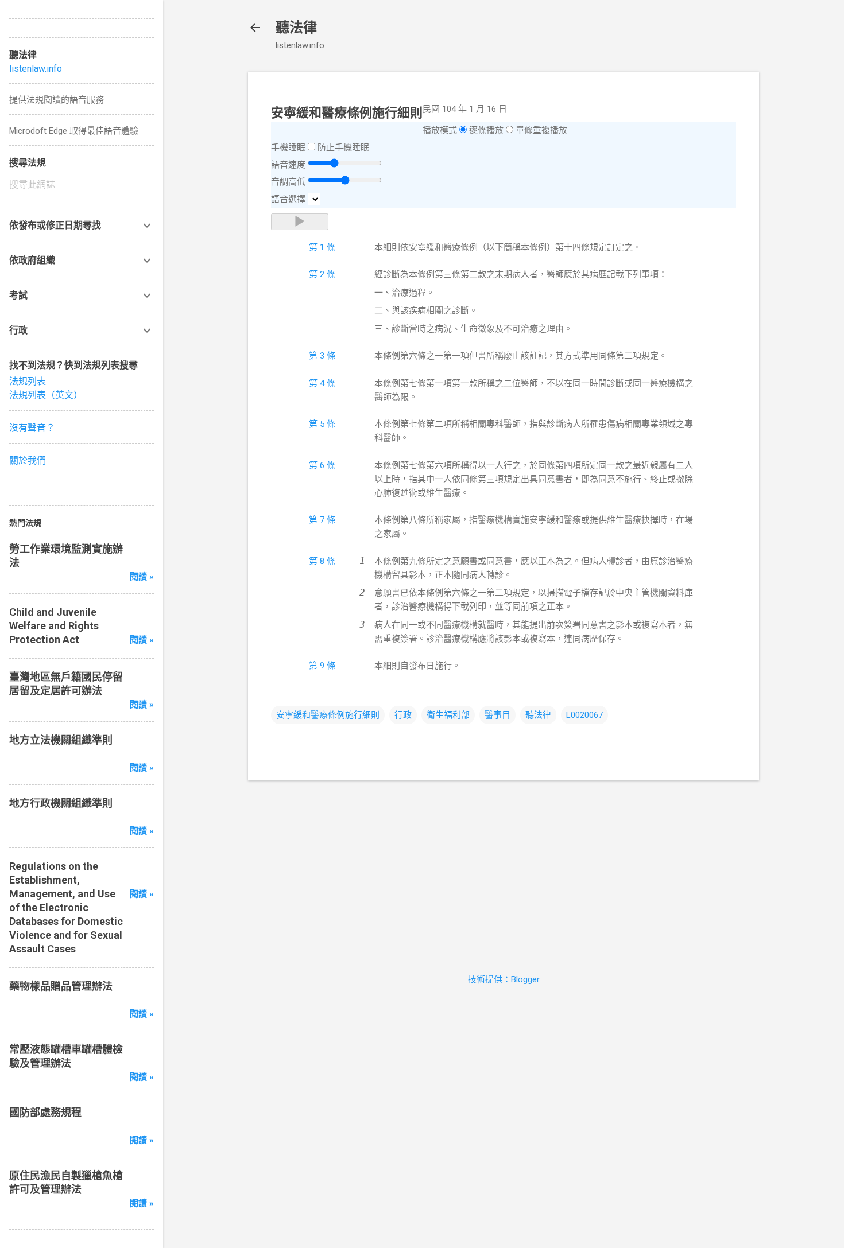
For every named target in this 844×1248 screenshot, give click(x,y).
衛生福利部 (448, 715)
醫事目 (497, 715)
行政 (403, 715)
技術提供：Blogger (504, 979)
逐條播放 (486, 130)
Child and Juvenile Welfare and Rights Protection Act (54, 626)
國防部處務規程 (45, 1112)
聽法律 (296, 28)
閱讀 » (142, 576)
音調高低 (288, 182)
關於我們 (27, 460)
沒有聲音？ (32, 427)
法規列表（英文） (46, 395)
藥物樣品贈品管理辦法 (61, 986)
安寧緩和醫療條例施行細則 (328, 715)
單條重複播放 (541, 130)
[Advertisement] (503, 870)
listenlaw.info (35, 68)
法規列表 (27, 381)
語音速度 (288, 165)
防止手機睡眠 (343, 147)
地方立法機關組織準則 (61, 740)
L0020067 (584, 715)
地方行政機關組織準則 (61, 803)
